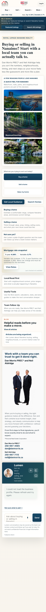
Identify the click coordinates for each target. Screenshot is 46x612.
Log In (41, 3)
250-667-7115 (12, 454)
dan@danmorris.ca (14, 448)
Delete (36, 475)
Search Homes (34, 202)
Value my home (23, 192)
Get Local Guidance (13, 202)
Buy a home (23, 177)
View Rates (11, 267)
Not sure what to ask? (13, 508)
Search (28, 10)
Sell (17, 10)
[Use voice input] (27, 518)
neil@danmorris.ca (14, 457)
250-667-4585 (12, 446)
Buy (6, 10)
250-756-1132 (6, 15)
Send (37, 517)
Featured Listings (12, 27)
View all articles (10, 329)
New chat (31, 470)
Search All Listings (34, 27)
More (38, 10)
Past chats (36, 470)
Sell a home (23, 184)
